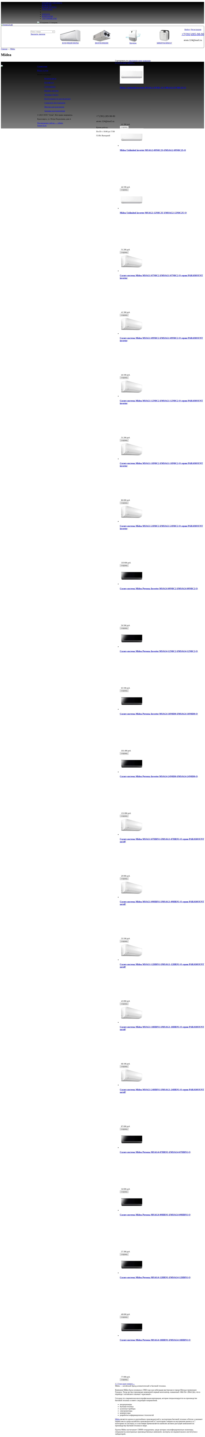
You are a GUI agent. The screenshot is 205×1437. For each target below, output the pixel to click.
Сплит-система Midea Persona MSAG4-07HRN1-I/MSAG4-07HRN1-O (155, 1152)
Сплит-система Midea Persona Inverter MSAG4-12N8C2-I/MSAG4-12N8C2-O (159, 651)
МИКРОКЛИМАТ (164, 43)
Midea (12, 49)
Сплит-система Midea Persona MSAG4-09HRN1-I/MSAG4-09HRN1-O (155, 1214)
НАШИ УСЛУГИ (49, 7)
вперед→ (131, 63)
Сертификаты (50, 87)
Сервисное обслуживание (54, 103)
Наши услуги (42, 70)
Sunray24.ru (42, 126)
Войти (187, 30)
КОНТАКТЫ (47, 16)
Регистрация (196, 30)
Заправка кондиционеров (54, 111)
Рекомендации (50, 79)
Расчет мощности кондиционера (57, 99)
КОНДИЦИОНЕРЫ (70, 43)
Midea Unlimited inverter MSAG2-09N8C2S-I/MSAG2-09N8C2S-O (153, 150)
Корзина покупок (51, 91)
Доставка (48, 95)
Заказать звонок (38, 34)
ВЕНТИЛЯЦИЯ (101, 43)
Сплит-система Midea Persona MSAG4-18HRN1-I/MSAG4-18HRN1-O (155, 1340)
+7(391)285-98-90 (193, 34)
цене (140, 61)
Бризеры (133, 43)
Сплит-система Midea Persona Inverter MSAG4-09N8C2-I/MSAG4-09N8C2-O (159, 588)
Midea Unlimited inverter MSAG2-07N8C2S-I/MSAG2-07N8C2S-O (153, 87)
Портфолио (49, 83)
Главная (4, 49)
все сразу (123, 63)
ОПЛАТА (46, 14)
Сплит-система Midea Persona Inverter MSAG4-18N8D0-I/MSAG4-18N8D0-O (159, 714)
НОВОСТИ (46, 5)
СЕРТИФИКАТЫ (49, 18)
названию (147, 61)
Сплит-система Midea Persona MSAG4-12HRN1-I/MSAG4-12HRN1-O (155, 1277)
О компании (42, 66)
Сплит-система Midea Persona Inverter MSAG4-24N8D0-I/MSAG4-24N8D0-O (159, 776)
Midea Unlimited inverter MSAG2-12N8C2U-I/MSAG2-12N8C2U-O (153, 213)
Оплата (55, 95)
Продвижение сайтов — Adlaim (50, 123)
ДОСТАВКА (47, 9)
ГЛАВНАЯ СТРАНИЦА (52, 3)
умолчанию (133, 61)
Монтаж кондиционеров (54, 107)
